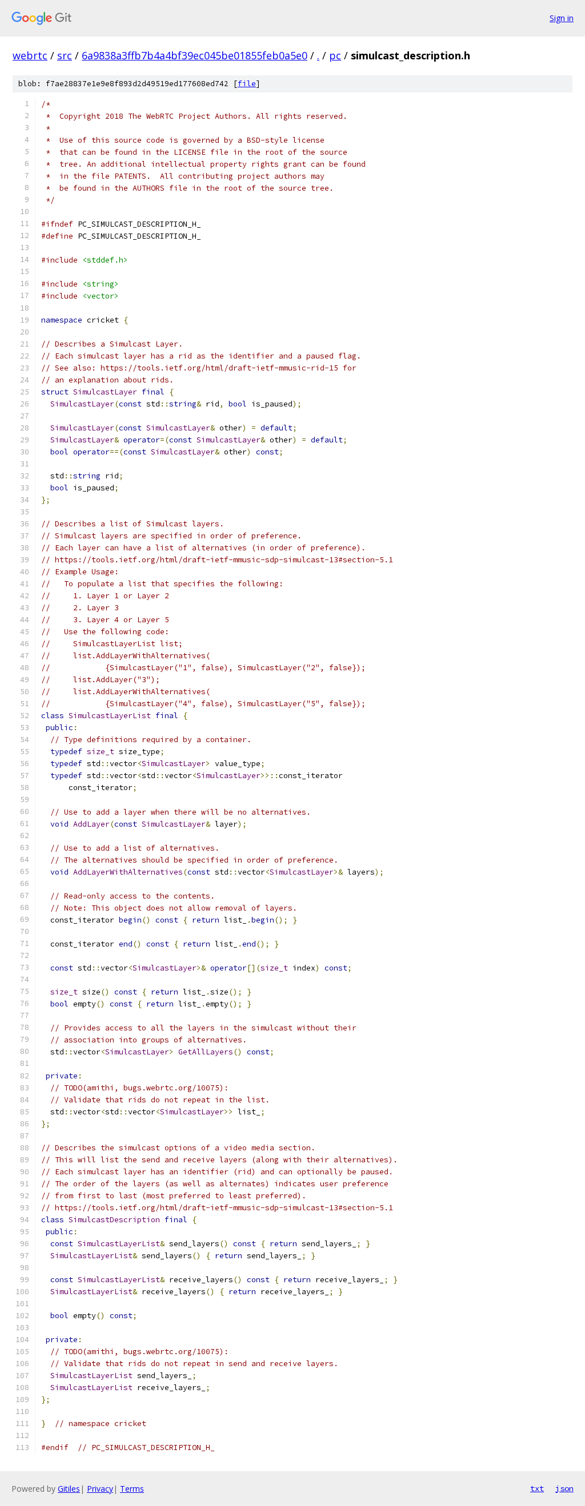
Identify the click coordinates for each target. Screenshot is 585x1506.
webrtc (30, 55)
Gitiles (69, 1488)
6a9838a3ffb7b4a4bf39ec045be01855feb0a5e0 (194, 55)
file (247, 83)
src (64, 55)
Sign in (562, 18)
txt (537, 1488)
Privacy (100, 1488)
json (564, 1488)
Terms (132, 1488)
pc (335, 55)
